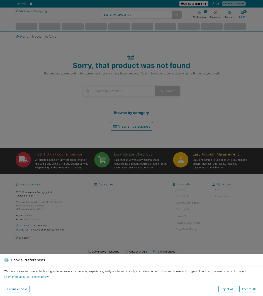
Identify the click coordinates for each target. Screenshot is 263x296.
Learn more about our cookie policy (26, 276)
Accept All (249, 289)
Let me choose (17, 289)
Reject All (227, 289)
